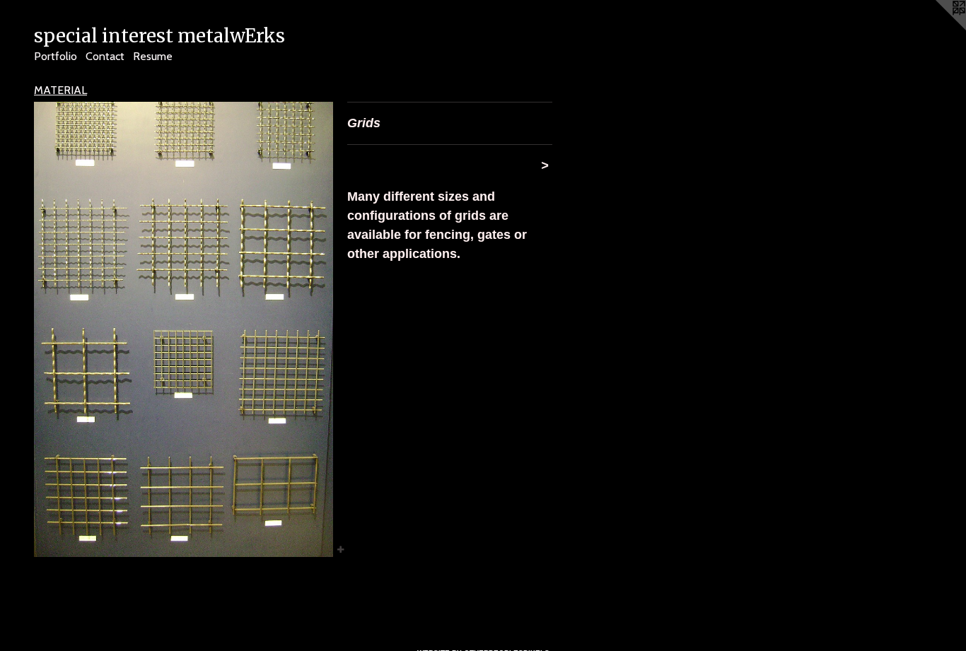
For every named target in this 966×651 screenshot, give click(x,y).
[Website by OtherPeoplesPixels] (937, 28)
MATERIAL (60, 90)
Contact (105, 56)
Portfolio (55, 56)
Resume (153, 56)
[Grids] (183, 330)
